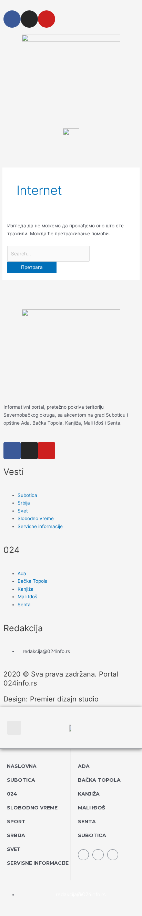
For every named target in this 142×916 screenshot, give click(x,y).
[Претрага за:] (48, 253)
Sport (16, 821)
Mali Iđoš (91, 808)
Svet (14, 849)
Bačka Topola (99, 780)
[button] (14, 728)
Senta (87, 821)
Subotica (21, 780)
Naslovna (22, 766)
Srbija (16, 835)
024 (12, 794)
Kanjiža (89, 794)
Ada (84, 766)
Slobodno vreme (32, 808)
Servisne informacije (38, 863)
